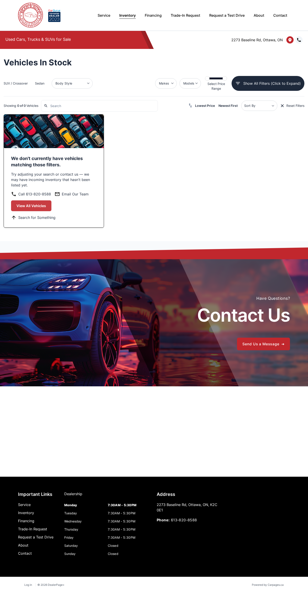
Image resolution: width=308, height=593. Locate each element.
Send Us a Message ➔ (263, 344)
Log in (28, 584)
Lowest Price (205, 106)
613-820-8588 (184, 520)
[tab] (73, 496)
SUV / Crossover (16, 83)
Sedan (39, 83)
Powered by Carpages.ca (268, 584)
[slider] (207, 78)
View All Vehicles (31, 206)
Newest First (228, 106)
